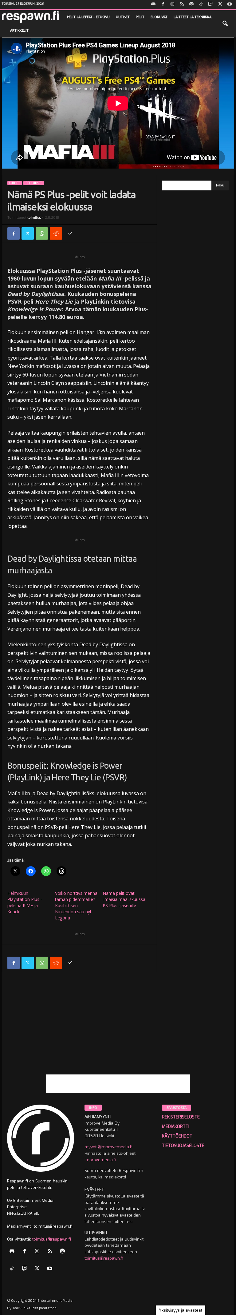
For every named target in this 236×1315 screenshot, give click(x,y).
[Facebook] (163, 4)
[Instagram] (172, 4)
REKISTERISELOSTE (181, 1117)
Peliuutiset (34, 183)
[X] (220, 4)
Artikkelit (19, 30)
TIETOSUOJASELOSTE (183, 1146)
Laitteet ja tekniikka (192, 17)
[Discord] (153, 4)
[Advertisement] (118, 1031)
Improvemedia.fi (100, 1159)
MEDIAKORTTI (175, 1127)
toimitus (34, 217)
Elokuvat (159, 17)
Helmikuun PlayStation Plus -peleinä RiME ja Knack (24, 902)
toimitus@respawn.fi (51, 1239)
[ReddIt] (56, 233)
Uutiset (123, 17)
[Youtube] (229, 4)
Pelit (140, 17)
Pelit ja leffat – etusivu (88, 17)
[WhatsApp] (42, 233)
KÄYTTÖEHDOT (177, 1136)
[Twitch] (210, 4)
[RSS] (182, 4)
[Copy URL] (70, 233)
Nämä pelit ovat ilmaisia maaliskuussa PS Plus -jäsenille (124, 899)
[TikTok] (201, 4)
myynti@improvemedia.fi (108, 1147)
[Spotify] (191, 4)
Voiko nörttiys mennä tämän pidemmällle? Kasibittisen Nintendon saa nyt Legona (76, 905)
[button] (225, 23)
